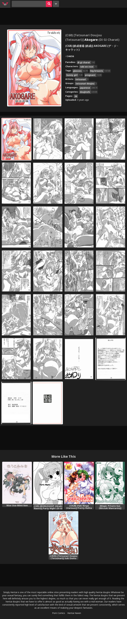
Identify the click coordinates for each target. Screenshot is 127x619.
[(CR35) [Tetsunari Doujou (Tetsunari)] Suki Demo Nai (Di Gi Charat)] (63, 532)
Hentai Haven (74, 613)
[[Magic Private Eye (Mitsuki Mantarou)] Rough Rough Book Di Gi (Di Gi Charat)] (110, 483)
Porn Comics (58, 613)
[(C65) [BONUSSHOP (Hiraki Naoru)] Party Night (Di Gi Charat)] (48, 483)
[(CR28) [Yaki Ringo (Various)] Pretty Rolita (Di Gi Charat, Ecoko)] (79, 483)
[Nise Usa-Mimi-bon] (17, 483)
